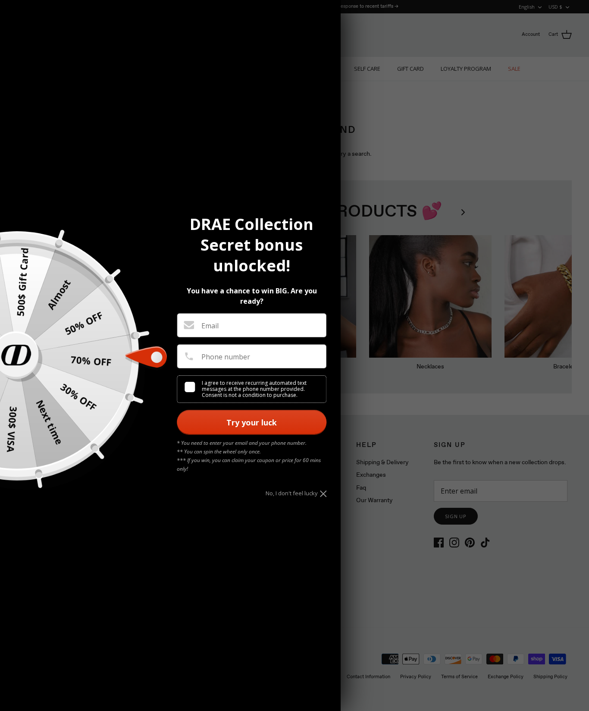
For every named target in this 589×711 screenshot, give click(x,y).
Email (210, 325)
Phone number (225, 356)
